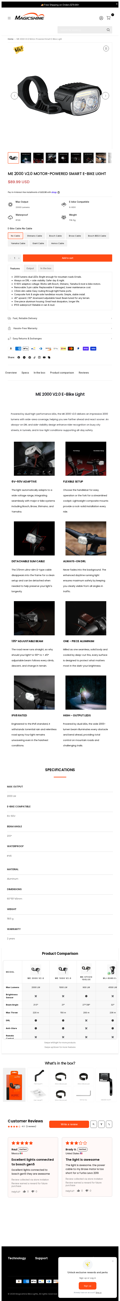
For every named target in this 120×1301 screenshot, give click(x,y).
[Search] (108, 29)
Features (15, 268)
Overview (11, 372)
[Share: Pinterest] (30, 357)
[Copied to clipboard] (49, 357)
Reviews (84, 372)
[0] (108, 18)
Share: (11, 357)
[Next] (105, 95)
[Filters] (101, 1124)
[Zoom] (106, 48)
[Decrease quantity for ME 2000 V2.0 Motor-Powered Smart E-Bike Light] (10, 258)
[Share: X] (24, 357)
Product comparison (62, 372)
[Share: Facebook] (19, 357)
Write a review (69, 1124)
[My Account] (101, 18)
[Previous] (14, 95)
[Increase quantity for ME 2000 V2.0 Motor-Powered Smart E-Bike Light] (19, 258)
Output (30, 268)
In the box (45, 268)
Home (10, 39)
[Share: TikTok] (34, 357)
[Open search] (93, 1124)
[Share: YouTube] (44, 357)
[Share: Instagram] (39, 357)
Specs (25, 372)
